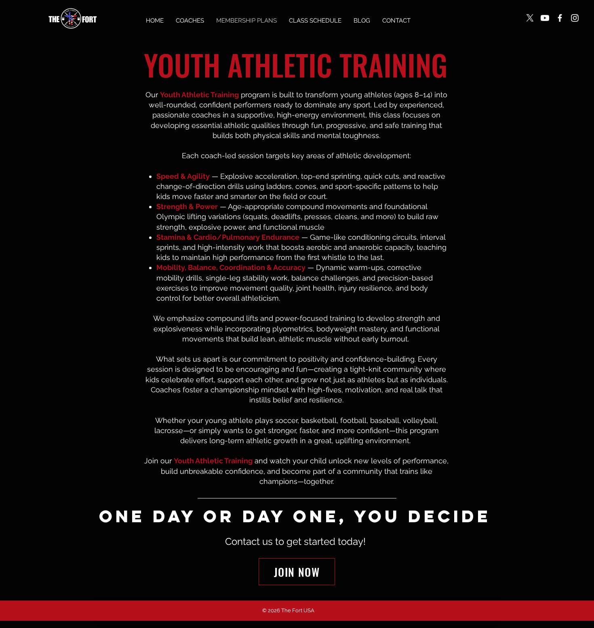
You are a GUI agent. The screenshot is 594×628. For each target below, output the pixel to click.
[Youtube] (545, 18)
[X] (530, 18)
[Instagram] (575, 18)
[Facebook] (560, 18)
